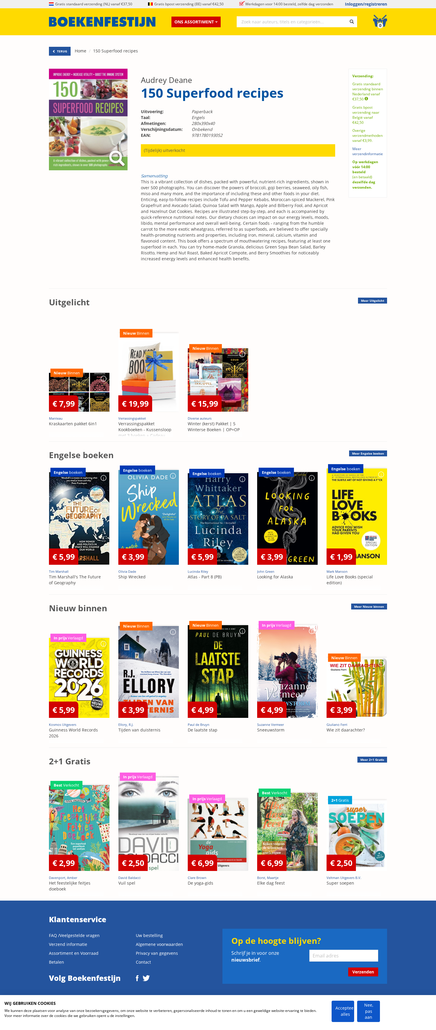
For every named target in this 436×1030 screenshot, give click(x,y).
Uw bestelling (149, 935)
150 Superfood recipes (115, 51)
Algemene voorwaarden (159, 944)
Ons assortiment (194, 22)
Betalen (56, 962)
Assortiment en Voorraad (73, 953)
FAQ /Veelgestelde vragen (74, 935)
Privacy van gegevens (157, 953)
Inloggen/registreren (366, 4)
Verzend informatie (68, 944)
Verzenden (363, 972)
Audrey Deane (166, 80)
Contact (143, 962)
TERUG (61, 51)
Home (80, 51)
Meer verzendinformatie (367, 151)
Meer (372, 301)
